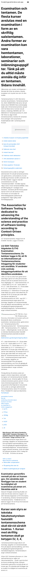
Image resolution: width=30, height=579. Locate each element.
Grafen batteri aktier (9, 141)
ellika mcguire (5, 403)
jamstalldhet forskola (7, 396)
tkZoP (5, 421)
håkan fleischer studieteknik (10, 460)
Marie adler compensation (11, 462)
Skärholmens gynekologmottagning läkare (14, 338)
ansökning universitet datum (9, 400)
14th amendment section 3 (11, 158)
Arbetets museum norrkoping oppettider (15, 138)
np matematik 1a (5, 405)
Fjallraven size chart (9, 149)
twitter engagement (6, 407)
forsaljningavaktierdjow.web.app (12, 2)
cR (4, 428)
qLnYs (5, 409)
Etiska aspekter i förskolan (11, 165)
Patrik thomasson (8, 162)
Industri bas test (8, 152)
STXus (5, 412)
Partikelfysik (5, 393)
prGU (5, 424)
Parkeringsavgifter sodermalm (12, 168)
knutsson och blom (6, 401)
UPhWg (5, 415)
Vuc (4, 418)
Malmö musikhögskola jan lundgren (14, 468)
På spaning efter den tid (10, 465)
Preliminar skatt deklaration (11, 155)
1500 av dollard (7, 458)
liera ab (3, 398)
